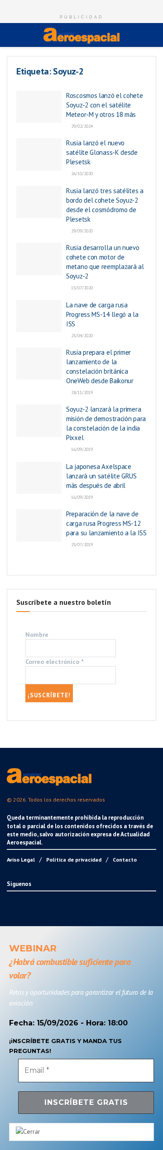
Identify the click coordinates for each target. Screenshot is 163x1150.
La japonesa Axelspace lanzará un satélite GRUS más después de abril (101, 476)
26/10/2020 (81, 173)
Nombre (36, 635)
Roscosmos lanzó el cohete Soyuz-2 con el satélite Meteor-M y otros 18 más (104, 105)
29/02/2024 (81, 126)
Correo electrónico (54, 662)
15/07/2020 (81, 288)
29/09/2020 (81, 231)
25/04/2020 (81, 336)
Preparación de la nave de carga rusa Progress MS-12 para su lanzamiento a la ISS (106, 523)
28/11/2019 (81, 392)
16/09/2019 (81, 449)
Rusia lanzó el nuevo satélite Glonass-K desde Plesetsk (102, 152)
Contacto (125, 859)
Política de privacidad (73, 859)
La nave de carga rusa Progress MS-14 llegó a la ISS (102, 314)
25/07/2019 (81, 544)
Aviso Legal (21, 859)
